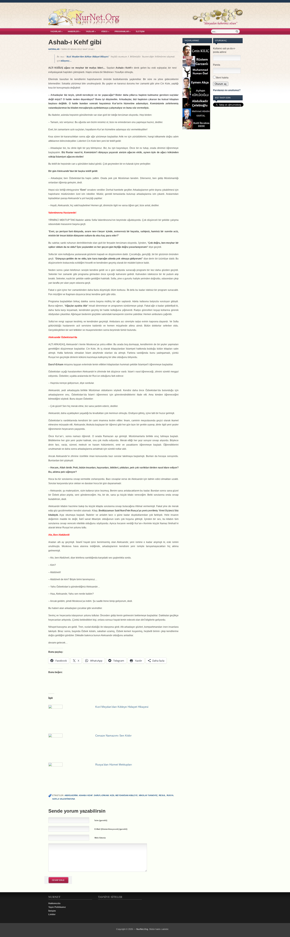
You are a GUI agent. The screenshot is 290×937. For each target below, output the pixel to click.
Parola (216, 64)
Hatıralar (53, 49)
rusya (170, 795)
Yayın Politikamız (57, 907)
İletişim (140, 31)
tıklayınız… (66, 60)
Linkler (51, 914)
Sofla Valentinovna (63, 799)
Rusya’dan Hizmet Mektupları (113, 764)
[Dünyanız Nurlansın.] (145, 24)
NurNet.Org (142, 929)
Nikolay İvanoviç (148, 795)
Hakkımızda (54, 903)
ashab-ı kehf (86, 795)
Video (105, 31)
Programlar (123, 31)
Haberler (74, 31)
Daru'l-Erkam (101, 795)
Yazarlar (56, 31)
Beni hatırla (222, 77)
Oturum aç (221, 83)
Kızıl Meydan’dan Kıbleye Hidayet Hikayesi (88, 56)
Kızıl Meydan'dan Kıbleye (124, 795)
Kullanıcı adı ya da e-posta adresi (224, 50)
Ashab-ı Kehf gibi (74, 42)
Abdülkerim (71, 795)
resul (162, 795)
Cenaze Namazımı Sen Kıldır (113, 735)
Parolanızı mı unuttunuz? (226, 90)
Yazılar (91, 31)
